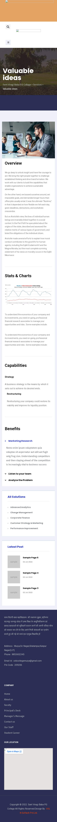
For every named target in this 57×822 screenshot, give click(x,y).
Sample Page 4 (30, 573)
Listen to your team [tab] (19, 473)
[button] (8, 42)
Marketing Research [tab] (20, 441)
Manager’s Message (14, 716)
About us (8, 699)
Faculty (7, 705)
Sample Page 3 (30, 588)
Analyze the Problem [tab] (20, 480)
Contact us (9, 721)
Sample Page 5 (30, 557)
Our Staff (8, 727)
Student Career (12, 733)
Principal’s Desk (12, 710)
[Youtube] (18, 677)
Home (7, 694)
